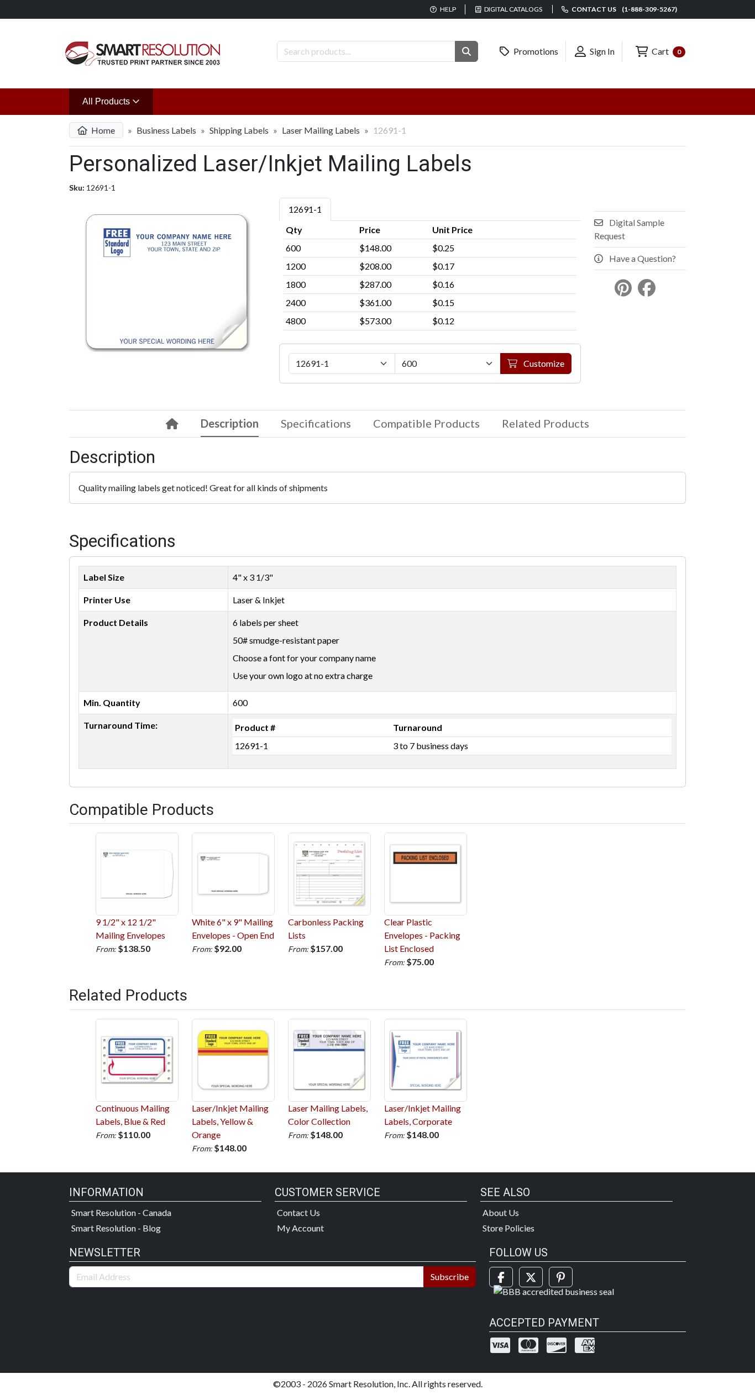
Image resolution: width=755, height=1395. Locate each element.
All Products (117, 101)
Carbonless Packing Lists (326, 928)
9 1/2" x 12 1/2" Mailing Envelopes (130, 928)
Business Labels (166, 130)
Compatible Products (426, 423)
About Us (501, 1212)
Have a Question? (641, 258)
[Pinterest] (561, 1277)
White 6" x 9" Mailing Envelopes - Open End (233, 928)
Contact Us (298, 1212)
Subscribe (450, 1276)
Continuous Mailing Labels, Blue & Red (133, 1114)
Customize (543, 363)
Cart (665, 51)
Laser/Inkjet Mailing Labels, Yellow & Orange (230, 1121)
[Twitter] (531, 1277)
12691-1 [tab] (305, 209)
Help (447, 9)
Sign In (601, 51)
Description (230, 423)
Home (102, 130)
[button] (466, 51)
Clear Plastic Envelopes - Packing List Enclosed (422, 935)
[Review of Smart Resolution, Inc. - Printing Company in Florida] (554, 1290)
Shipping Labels (239, 130)
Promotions (535, 51)
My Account (300, 1228)
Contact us (623, 9)
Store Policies (508, 1228)
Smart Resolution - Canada (121, 1212)
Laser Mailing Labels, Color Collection (328, 1114)
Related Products (545, 423)
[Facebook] (501, 1277)
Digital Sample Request (629, 229)
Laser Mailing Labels (321, 130)
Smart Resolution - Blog (116, 1228)
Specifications (316, 423)
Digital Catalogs (512, 9)
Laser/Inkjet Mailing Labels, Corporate (422, 1114)
